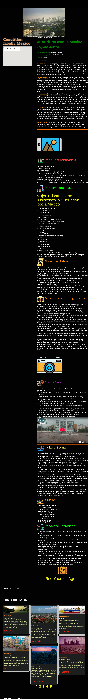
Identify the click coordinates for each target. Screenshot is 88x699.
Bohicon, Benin (63, 657)
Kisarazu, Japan (35, 666)
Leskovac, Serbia (36, 626)
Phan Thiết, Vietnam (9, 616)
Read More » (9, 631)
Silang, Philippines (64, 616)
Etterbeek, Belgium (9, 653)
